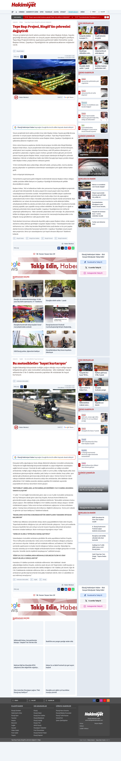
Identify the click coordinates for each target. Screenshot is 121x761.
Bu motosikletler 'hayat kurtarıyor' (34, 359)
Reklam (82, 727)
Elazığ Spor (14, 717)
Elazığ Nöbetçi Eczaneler (63, 714)
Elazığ (35, 712)
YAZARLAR (51, 701)
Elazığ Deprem (38, 736)
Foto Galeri (14, 734)
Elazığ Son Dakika (39, 717)
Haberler (15, 22)
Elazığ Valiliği (38, 722)
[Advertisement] (44, 113)
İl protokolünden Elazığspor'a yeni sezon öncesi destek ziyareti (94, 17)
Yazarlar (48, 12)
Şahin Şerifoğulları (62, 722)
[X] (97, 701)
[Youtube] (104, 701)
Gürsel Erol (59, 719)
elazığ (44, 579)
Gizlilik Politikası (84, 730)
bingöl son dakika (34, 238)
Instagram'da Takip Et (94, 273)
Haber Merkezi (24, 97)
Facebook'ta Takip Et (94, 262)
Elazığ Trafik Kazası (62, 717)
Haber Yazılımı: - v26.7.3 (95, 741)
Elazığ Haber (38, 714)
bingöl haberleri (62, 238)
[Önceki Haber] (105, 17)
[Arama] (108, 12)
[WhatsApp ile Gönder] (73, 248)
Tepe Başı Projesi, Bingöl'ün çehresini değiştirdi (38, 22)
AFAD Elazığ (37, 727)
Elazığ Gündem (16, 712)
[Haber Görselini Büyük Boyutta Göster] (44, 76)
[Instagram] (101, 701)
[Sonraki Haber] (108, 17)
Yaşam (13, 736)
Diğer (82, 12)
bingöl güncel (48, 238)
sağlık (35, 579)
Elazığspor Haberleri (40, 729)
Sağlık (21, 359)
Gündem (21, 12)
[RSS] (108, 701)
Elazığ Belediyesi (39, 719)
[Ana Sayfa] (16, 12)
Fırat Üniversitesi (39, 731)
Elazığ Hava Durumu (62, 712)
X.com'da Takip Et (94, 267)
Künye (81, 724)
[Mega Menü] (12, 12)
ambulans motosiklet (22, 381)
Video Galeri (15, 731)
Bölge (21, 22)
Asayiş (56, 12)
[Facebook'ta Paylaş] (21, 56)
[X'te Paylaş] (25, 56)
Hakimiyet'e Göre (32, 12)
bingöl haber (20, 51)
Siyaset (63, 12)
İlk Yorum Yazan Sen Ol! (45, 254)
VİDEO (94, 12)
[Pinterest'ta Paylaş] (69, 248)
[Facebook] (94, 701)
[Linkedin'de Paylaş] (65, 248)
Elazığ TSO (37, 724)
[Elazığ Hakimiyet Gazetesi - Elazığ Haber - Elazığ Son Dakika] (94, 715)
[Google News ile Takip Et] (68, 97)
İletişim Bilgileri (99, 724)
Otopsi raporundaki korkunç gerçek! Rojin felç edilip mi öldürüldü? (45, 17)
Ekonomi (14, 724)
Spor (41, 12)
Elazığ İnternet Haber (40, 734)
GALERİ (103, 12)
